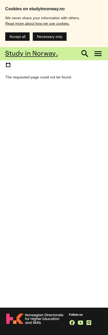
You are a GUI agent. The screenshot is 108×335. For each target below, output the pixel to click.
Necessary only (49, 36)
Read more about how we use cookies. (37, 23)
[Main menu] (98, 53)
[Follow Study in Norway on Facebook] (72, 322)
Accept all (17, 36)
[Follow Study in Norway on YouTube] (80, 322)
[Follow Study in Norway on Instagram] (89, 322)
